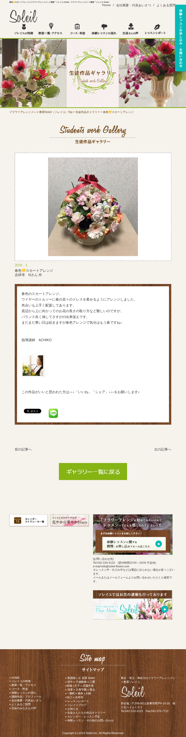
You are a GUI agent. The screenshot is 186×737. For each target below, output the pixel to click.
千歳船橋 (81, 681)
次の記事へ (162, 449)
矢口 (69, 697)
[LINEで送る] (53, 411)
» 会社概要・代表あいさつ (25, 700)
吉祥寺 (79, 697)
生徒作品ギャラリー (88, 112)
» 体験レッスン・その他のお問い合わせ (89, 720)
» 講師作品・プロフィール (25, 696)
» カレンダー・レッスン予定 (82, 716)
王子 (77, 685)
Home (106, 5)
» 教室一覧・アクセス (22, 685)
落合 (92, 689)
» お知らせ (71, 708)
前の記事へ (23, 449)
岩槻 (69, 685)
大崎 (88, 693)
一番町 (71, 693)
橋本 (80, 693)
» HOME (14, 677)
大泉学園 (81, 689)
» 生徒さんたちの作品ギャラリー (85, 712)
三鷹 (92, 681)
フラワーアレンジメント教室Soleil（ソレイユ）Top (41, 112)
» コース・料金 (18, 688)
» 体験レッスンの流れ (22, 692)
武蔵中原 (88, 685)
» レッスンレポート (77, 701)
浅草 (70, 689)
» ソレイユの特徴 (20, 681)
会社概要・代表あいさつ (133, 5)
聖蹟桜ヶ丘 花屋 (77, 678)
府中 (70, 681)
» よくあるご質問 (20, 704)
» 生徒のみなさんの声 (22, 708)
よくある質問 (166, 5)
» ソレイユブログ (75, 705)
